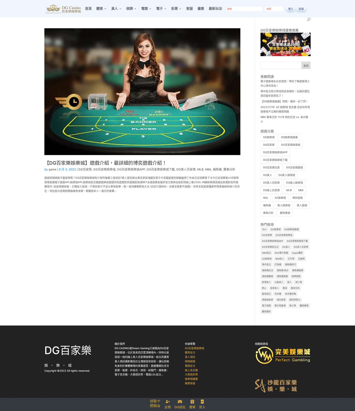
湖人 (289, 282)
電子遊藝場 (280, 305)
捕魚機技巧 (290, 264)
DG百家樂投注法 (270, 247)
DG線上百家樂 (271, 190)
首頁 (88, 9)
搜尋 (306, 65)
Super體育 (297, 252)
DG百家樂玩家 (271, 167)
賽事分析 (229, 169)
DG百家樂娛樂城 (104, 169)
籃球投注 (266, 293)
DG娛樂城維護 (289, 137)
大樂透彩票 (191, 374)
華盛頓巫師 (267, 299)
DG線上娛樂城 (294, 182)
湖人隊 (298, 282)
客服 (189, 9)
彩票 (174, 9)
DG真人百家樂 (186, 169)
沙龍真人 (279, 282)
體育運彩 (266, 311)
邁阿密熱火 (294, 299)
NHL (265, 197)
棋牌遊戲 (296, 276)
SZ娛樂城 (280, 197)
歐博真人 (266, 282)
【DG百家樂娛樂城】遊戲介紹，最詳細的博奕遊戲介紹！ (105, 163)
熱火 (264, 288)
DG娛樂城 (269, 137)
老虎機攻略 (290, 293)
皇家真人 (274, 288)
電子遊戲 (266, 305)
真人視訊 (190, 356)
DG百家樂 (85, 169)
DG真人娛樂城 (286, 175)
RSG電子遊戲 (281, 252)
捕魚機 (217, 169)
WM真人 (279, 258)
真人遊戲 (302, 205)
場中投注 (266, 264)
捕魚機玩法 (267, 270)
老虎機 (278, 293)
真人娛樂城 (283, 205)
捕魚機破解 (297, 270)
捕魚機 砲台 (282, 270)
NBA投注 (266, 252)
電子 (159, 9)
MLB (200, 169)
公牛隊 (291, 258)
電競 (144, 9)
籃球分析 (295, 288)
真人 (114, 9)
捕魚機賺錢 (267, 276)
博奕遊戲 (297, 197)
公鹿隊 (301, 258)
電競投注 (190, 365)
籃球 (285, 288)
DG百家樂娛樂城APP (131, 169)
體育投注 (190, 352)
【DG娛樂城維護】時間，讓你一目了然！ (284, 101)
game (52, 169)
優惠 (200, 9)
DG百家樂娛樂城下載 (161, 169)
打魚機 (278, 264)
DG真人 (267, 175)
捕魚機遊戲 (282, 276)
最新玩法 (215, 9)
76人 (264, 229)
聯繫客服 (190, 383)
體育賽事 (285, 212)
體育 (99, 9)
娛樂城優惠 (191, 378)
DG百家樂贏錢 (294, 167)
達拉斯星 (281, 299)
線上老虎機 (191, 370)
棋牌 (129, 9)
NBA (208, 169)
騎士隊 (292, 305)
